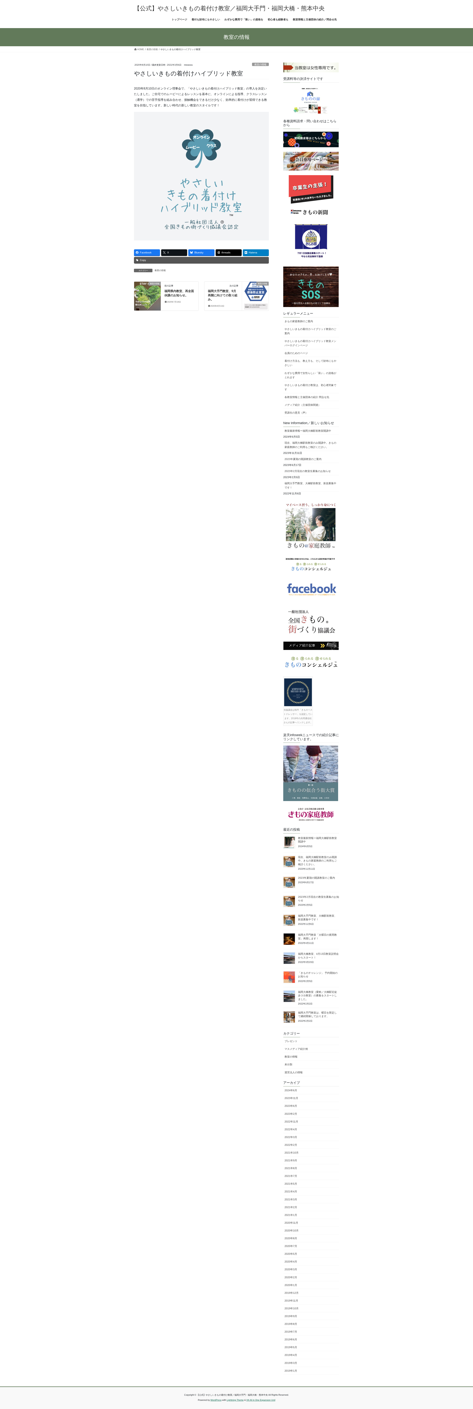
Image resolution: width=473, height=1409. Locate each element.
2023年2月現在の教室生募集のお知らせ (308, 471)
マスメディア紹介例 (296, 1048)
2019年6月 (291, 1339)
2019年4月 (291, 1355)
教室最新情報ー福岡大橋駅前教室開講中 (308, 430)
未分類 (288, 1064)
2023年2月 (291, 1113)
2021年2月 (291, 1207)
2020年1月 (291, 1285)
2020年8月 (291, 1238)
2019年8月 (291, 1323)
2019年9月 (291, 1316)
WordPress (216, 1400)
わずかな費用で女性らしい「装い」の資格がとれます (310, 375)
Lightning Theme (235, 1400)
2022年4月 (291, 1129)
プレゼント (291, 1041)
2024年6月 (291, 1090)
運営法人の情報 (294, 1072)
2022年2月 (291, 1144)
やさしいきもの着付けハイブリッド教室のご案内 (310, 331)
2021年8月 (291, 1168)
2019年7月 (291, 1331)
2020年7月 (291, 1246)
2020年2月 (291, 1277)
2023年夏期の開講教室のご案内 (303, 459)
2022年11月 (291, 1121)
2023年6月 (291, 1105)
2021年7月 (291, 1175)
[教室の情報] (147, 295)
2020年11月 (291, 1222)
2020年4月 (291, 1261)
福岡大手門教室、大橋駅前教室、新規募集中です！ (310, 485)
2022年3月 (291, 1137)
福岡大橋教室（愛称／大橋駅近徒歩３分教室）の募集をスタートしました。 (317, 995)
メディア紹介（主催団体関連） (303, 404)
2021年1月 (291, 1215)
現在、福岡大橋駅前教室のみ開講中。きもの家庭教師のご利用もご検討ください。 (310, 445)
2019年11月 (291, 1300)
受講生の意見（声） (296, 412)
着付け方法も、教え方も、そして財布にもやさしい (310, 363)
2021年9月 (291, 1160)
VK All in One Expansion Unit (260, 1400)
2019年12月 (292, 1292)
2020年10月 (292, 1230)
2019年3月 (291, 1362)
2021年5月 (291, 1183)
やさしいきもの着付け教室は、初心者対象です (310, 387)
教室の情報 (260, 64)
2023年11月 (291, 1098)
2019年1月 (291, 1370)
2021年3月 (291, 1199)
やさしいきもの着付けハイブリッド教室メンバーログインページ (310, 343)
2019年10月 (292, 1308)
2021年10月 (292, 1152)
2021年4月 (291, 1191)
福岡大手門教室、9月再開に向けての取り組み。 (222, 295)
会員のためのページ (296, 353)
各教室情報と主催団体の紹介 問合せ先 (307, 397)
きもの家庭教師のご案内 (299, 321)
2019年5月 (291, 1347)
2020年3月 (291, 1269)
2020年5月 (291, 1253)
